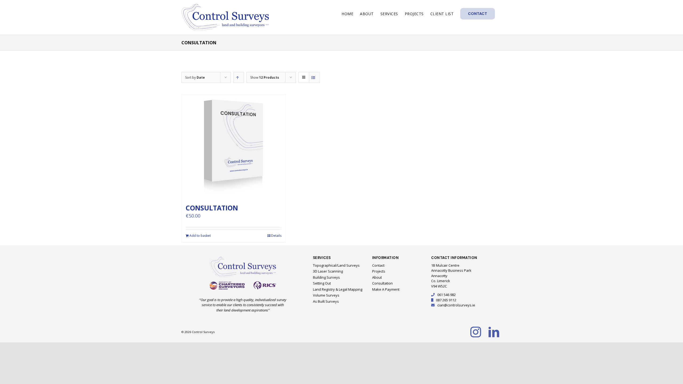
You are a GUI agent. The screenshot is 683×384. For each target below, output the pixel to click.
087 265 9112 (446, 300)
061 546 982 (446, 294)
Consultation (212, 207)
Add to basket (200, 235)
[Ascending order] (238, 77)
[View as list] (314, 77)
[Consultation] (233, 146)
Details (276, 235)
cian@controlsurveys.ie (456, 305)
